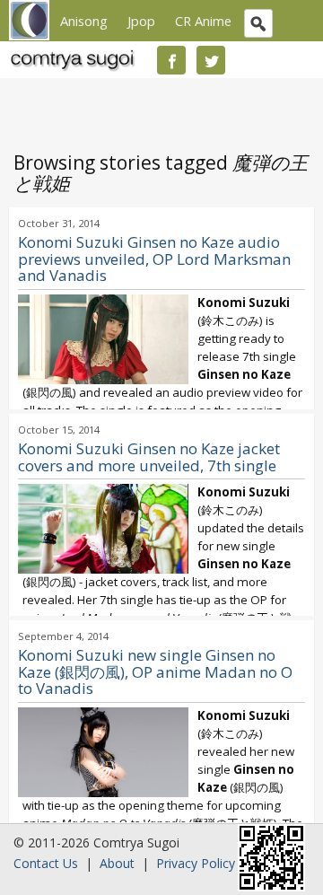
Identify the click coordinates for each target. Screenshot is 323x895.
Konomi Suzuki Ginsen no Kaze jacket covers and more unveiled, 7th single (149, 457)
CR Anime (203, 21)
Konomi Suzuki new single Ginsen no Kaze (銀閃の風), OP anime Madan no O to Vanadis (155, 672)
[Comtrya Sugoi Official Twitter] (210, 60)
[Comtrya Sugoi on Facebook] (171, 60)
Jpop (141, 21)
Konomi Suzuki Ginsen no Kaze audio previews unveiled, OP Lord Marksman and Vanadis (154, 259)
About (117, 863)
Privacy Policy (195, 863)
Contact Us (45, 863)
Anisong (84, 21)
